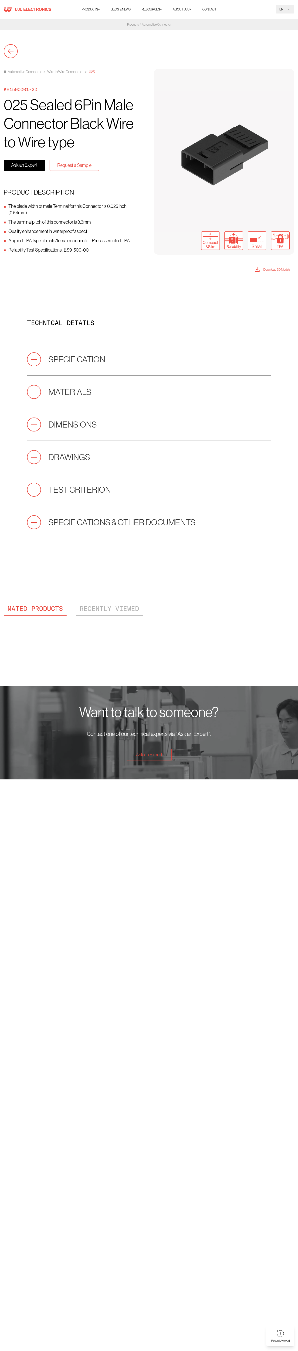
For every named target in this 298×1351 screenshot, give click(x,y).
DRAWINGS (69, 457)
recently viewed (109, 608)
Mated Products (35, 608)
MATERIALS (69, 392)
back (11, 51)
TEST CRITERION (79, 489)
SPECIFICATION (76, 359)
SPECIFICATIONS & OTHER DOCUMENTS (122, 522)
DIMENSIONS (72, 424)
